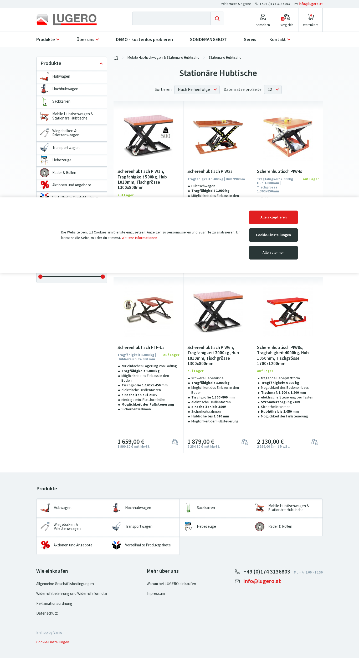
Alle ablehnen (274, 252)
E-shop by (49, 632)
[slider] (40, 277)
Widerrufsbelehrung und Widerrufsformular (71, 593)
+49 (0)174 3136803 (275, 4)
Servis (250, 39)
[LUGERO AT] (116, 57)
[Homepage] (71, 20)
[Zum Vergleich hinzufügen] (175, 441)
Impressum (156, 593)
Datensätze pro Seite (242, 89)
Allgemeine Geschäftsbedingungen (65, 583)
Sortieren (163, 89)
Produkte (45, 39)
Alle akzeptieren (273, 217)
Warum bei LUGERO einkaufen (171, 583)
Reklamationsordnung (54, 603)
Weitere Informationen (139, 237)
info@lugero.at (310, 4)
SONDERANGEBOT (208, 39)
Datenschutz (47, 613)
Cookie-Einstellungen (273, 234)
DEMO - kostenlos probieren (144, 39)
